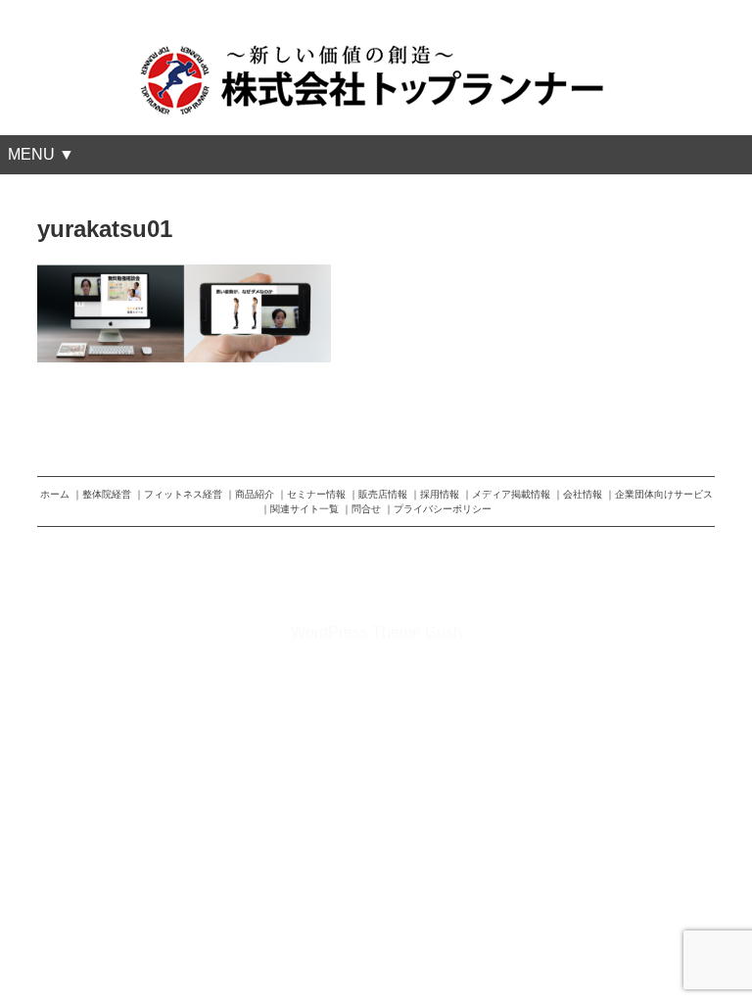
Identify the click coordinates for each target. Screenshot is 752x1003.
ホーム (55, 494)
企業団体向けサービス (664, 494)
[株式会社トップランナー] (376, 52)
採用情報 (439, 494)
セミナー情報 (316, 494)
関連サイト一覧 (304, 508)
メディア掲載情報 (511, 494)
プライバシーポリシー (443, 508)
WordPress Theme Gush (376, 632)
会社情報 (582, 494)
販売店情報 (382, 494)
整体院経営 (106, 494)
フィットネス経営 (183, 494)
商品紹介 (254, 494)
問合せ (366, 508)
